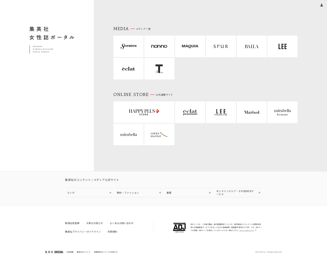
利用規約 (112, 231)
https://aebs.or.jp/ (246, 230)
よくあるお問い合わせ (122, 223)
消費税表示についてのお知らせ (106, 252)
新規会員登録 (72, 223)
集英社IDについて (83, 252)
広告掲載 (70, 252)
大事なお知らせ (94, 223)
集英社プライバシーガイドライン (83, 231)
